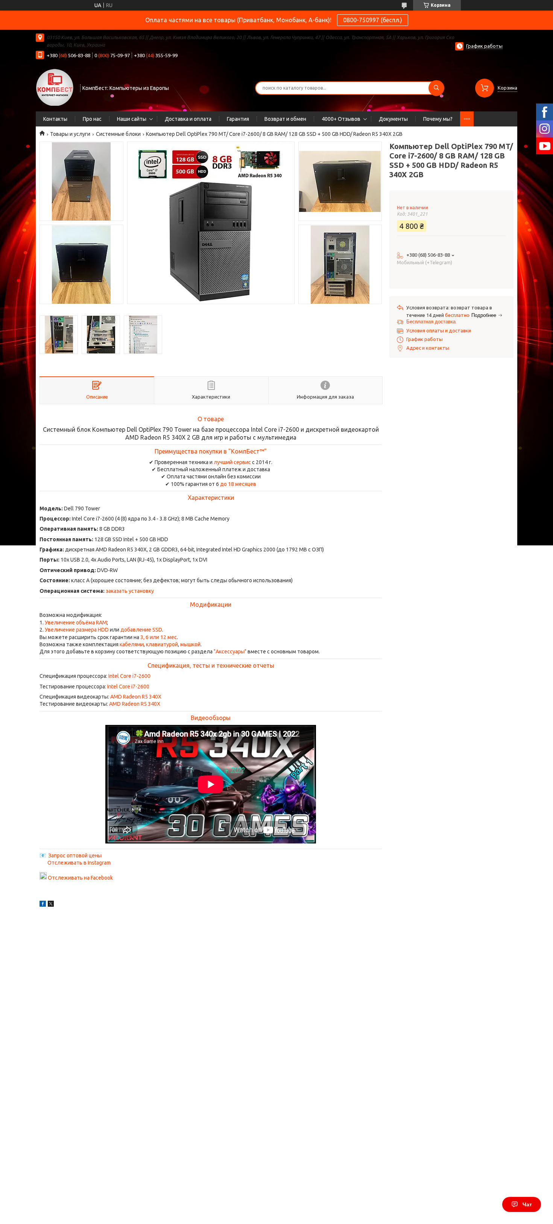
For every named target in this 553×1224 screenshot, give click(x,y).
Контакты (55, 119)
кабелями (132, 644)
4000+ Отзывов (341, 119)
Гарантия (238, 119)
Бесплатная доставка (431, 321)
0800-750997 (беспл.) (372, 20)
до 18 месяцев (238, 484)
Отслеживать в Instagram (79, 863)
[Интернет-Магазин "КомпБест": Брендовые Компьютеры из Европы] (54, 87)
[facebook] (43, 905)
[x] (51, 905)
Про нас (92, 119)
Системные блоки (118, 134)
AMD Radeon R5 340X (135, 697)
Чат (527, 1204)
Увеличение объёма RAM (76, 623)
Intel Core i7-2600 (129, 676)
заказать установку (130, 591)
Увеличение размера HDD (77, 630)
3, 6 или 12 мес (158, 637)
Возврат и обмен (285, 119)
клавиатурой (162, 644)
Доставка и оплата (188, 119)
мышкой (190, 644)
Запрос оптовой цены (75, 856)
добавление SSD (141, 630)
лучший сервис (232, 462)
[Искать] (436, 88)
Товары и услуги (70, 134)
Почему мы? (438, 119)
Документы (393, 119)
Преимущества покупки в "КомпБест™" (211, 451)
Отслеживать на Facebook (80, 878)
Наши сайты (131, 119)
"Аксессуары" (230, 652)
